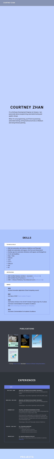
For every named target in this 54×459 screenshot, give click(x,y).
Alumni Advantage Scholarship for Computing (22, 305)
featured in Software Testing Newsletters (35, 363)
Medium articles (17, 363)
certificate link (36, 276)
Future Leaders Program (24, 296)
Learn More (13, 346)
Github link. (21, 439)
